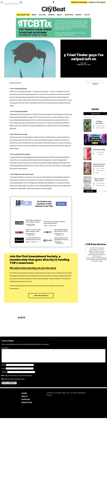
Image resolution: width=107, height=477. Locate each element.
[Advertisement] (95, 287)
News (34, 15)
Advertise (69, 15)
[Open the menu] (2, 2)
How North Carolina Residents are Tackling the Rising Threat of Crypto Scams (97, 259)
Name (4, 365)
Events (79, 15)
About (59, 15)
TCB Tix (87, 15)
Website (4, 372)
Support (79, 2)
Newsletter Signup (97, 2)
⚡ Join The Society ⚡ (41, 295)
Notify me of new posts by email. (14, 379)
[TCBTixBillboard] (53, 37)
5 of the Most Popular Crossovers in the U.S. (97, 248)
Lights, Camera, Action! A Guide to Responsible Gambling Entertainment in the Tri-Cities (97, 253)
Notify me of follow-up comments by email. (17, 375)
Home (24, 393)
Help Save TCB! (23, 15)
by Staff (84, 63)
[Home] (53, 9)
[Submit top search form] (21, 2)
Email (4, 368)
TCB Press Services (96, 244)
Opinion (51, 15)
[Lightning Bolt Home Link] (53, 2)
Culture (42, 15)
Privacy (49, 395)
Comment (5, 348)
